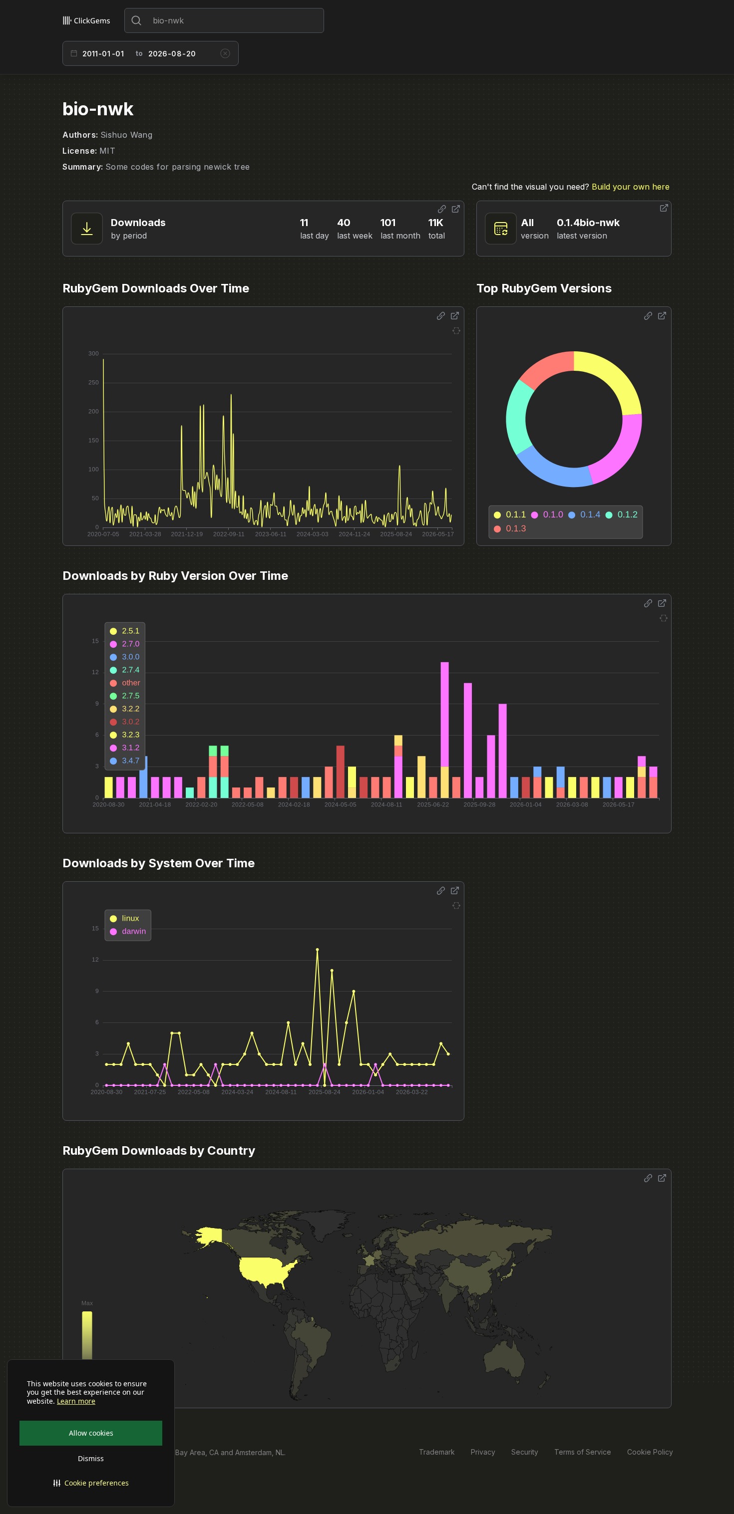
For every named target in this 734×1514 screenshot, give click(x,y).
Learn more (76, 1401)
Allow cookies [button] (91, 1433)
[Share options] (442, 209)
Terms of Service (582, 1452)
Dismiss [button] (91, 1458)
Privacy (483, 1452)
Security (524, 1452)
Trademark (437, 1452)
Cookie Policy (650, 1452)
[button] (90, 1483)
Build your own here (631, 187)
